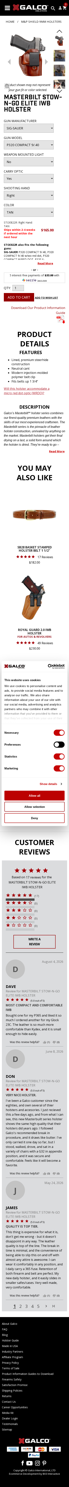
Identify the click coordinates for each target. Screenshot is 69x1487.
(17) (36, 895)
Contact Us (9, 1401)
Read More (45, 263)
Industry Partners (12, 1351)
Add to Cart (19, 297)
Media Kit (8, 1413)
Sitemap (7, 1429)
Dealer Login (10, 1418)
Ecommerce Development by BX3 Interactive (34, 1473)
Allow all (34, 795)
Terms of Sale (10, 1368)
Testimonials (10, 1424)
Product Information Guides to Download (27, 1374)
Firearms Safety (11, 1379)
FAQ (4, 1329)
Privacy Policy (10, 1362)
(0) (36, 903)
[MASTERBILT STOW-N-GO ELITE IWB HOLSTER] (28, 56)
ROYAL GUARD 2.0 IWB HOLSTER (34, 633)
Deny (34, 818)
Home (10, 21)
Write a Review (34, 941)
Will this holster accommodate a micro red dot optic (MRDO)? (26, 391)
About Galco (9, 1324)
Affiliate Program (12, 1357)
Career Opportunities (15, 1407)
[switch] (59, 744)
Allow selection (34, 806)
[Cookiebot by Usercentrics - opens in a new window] (49, 666)
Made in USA (10, 1346)
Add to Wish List (46, 297)
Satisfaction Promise (15, 1385)
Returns (7, 1396)
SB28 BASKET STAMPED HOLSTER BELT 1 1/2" (34, 549)
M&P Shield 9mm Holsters (41, 21)
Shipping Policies (12, 1390)
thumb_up (44, 1042)
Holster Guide (10, 1340)
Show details (48, 784)
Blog (5, 1335)
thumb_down (54, 1042)
